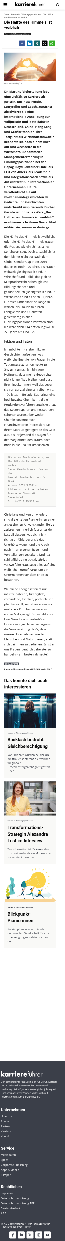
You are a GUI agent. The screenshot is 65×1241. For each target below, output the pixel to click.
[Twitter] (30, 1234)
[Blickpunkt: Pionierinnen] (30, 885)
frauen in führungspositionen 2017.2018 (22, 669)
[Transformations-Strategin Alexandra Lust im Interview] (30, 798)
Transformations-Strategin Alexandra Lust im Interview (28, 834)
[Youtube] (47, 1234)
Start (6, 14)
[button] (22, 43)
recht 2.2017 (46, 669)
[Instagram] (38, 1234)
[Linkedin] (21, 1234)
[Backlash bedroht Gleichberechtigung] (30, 710)
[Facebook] (12, 1234)
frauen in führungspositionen (26, 14)
